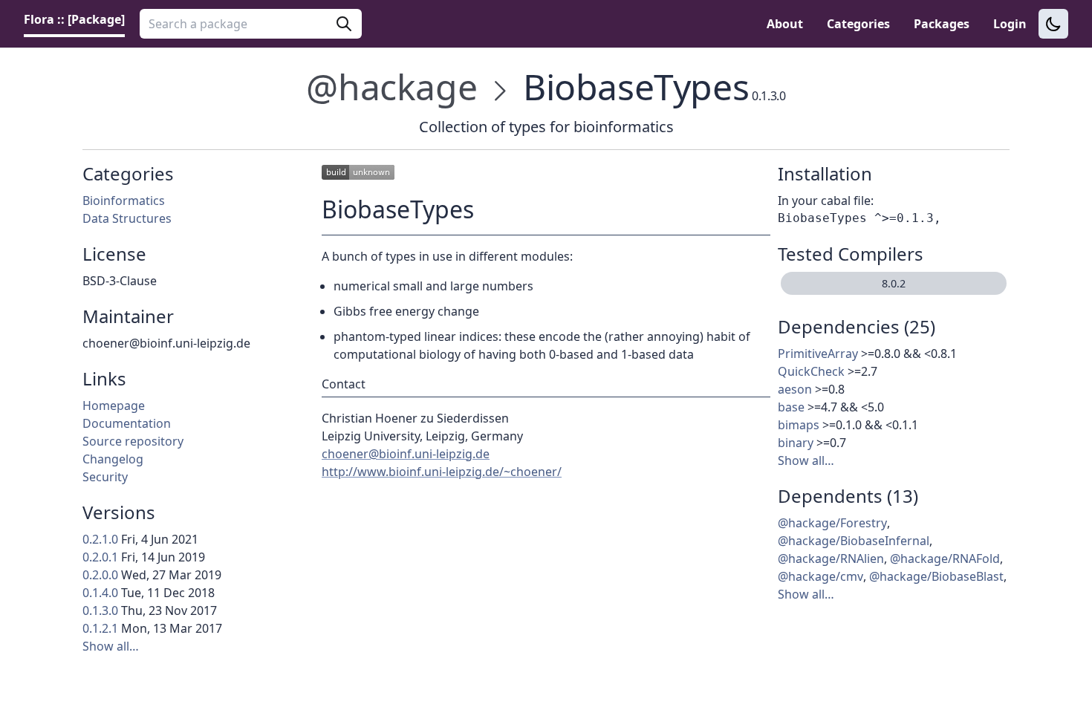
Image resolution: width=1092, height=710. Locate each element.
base (791, 407)
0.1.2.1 (100, 628)
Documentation (126, 423)
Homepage (113, 405)
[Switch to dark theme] (1053, 24)
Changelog (112, 459)
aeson (795, 389)
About (785, 24)
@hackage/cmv (820, 576)
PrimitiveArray (818, 353)
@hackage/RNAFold (945, 558)
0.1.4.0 (100, 592)
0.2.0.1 (100, 557)
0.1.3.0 (100, 610)
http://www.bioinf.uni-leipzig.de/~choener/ (442, 471)
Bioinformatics (123, 200)
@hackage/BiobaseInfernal (853, 540)
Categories (858, 24)
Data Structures (127, 218)
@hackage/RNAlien (831, 558)
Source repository (132, 441)
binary (795, 442)
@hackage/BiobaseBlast (936, 576)
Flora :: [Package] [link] (74, 19)
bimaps (798, 425)
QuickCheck (811, 371)
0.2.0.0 (100, 575)
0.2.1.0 (100, 539)
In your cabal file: (826, 200)
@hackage (391, 86)
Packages (941, 24)
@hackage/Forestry (832, 523)
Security (105, 477)
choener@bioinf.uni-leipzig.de (406, 454)
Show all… (110, 646)
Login (1010, 24)
